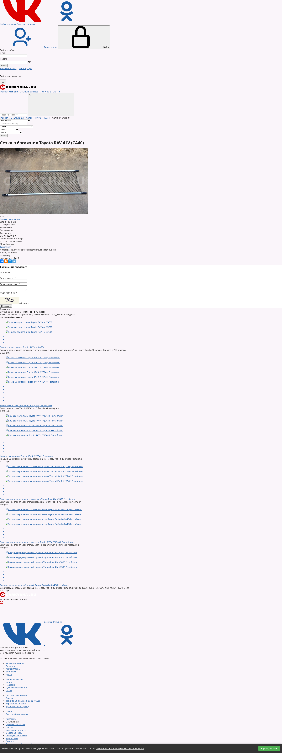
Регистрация (25, 68)
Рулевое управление (16, 687)
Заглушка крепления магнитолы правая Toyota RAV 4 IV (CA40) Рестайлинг (37, 499)
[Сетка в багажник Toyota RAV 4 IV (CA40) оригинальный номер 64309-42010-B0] (44, 213)
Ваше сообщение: (10, 284)
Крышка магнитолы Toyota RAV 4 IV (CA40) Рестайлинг (27, 456)
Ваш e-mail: (6, 272)
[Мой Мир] (10, 261)
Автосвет (10, 666)
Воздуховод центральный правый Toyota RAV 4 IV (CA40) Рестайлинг (34, 585)
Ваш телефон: (8, 278)
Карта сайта (12, 738)
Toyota (38, 117)
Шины (9, 711)
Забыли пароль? (8, 68)
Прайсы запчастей (42, 91)
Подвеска (10, 684)
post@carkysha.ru (53, 621)
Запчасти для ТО (14, 679)
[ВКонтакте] (2, 261)
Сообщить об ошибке (16, 735)
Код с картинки (8, 292)
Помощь (10, 741)
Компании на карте (16, 730)
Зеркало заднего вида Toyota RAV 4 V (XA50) (22, 347)
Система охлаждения (16, 695)
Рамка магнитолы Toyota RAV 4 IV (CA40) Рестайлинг (26, 405)
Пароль (3, 58)
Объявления (26, 91)
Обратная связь (14, 732)
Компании (14, 91)
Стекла (9, 698)
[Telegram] (14, 261)
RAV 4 (47, 117)
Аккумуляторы (13, 668)
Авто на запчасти (15, 663)
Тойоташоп (5, 247)
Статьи (56, 91)
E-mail (3, 53)
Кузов (9, 682)
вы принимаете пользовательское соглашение (120, 748)
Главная (4, 91)
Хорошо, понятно (269, 748)
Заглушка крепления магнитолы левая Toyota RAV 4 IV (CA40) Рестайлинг (37, 542)
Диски (9, 674)
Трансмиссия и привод (17, 706)
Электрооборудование (17, 714)
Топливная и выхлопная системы (23, 700)
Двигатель (11, 671)
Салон (29, 117)
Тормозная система (16, 703)
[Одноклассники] (6, 261)
